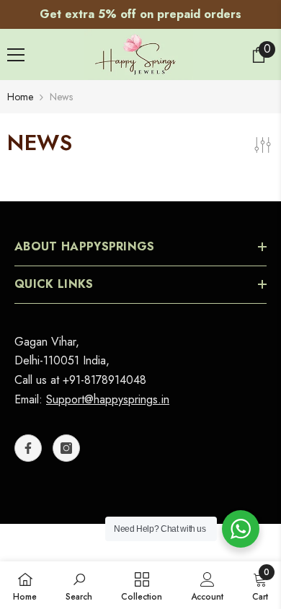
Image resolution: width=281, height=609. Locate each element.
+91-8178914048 (104, 380)
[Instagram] (66, 448)
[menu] (15, 54)
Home (20, 96)
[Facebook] (28, 448)
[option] (140, 14)
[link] (79, 585)
